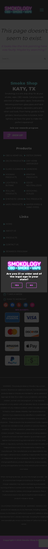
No (31, 285)
